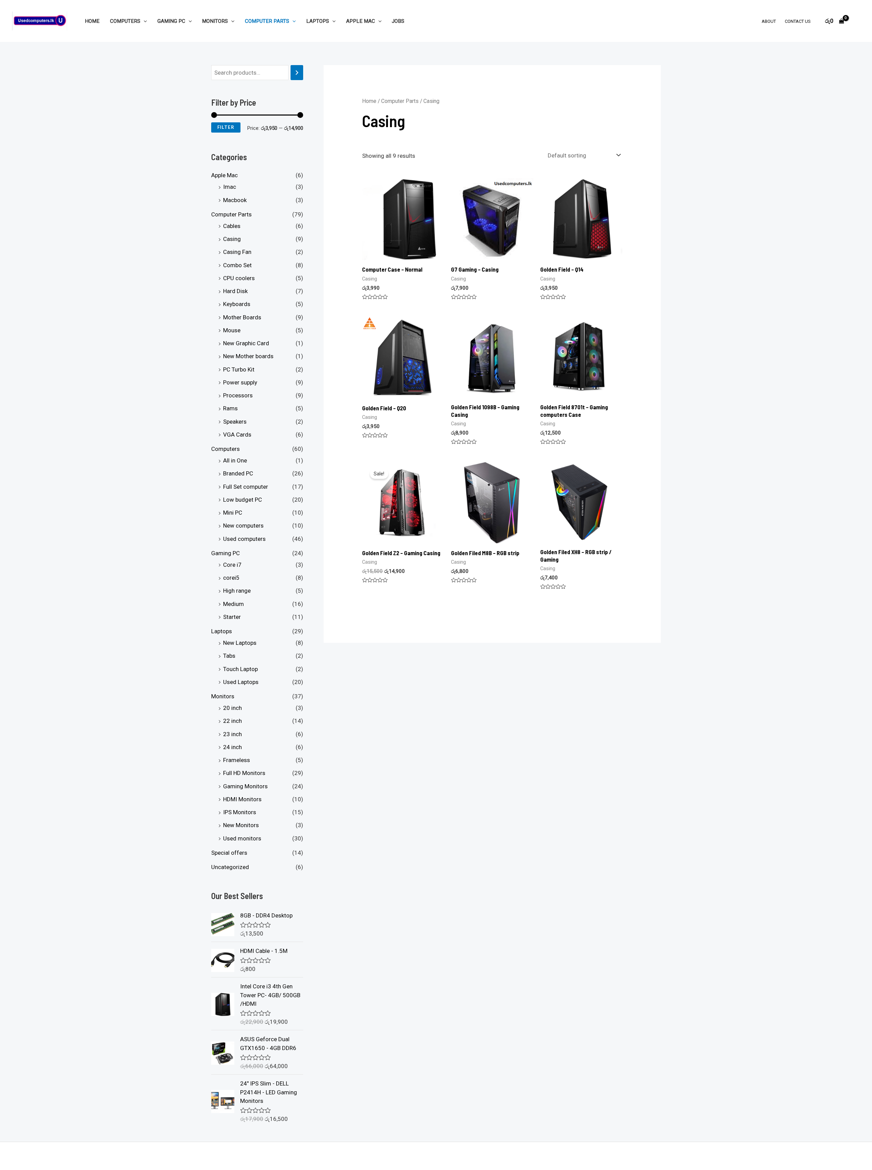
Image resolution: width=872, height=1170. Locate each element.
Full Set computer (245, 486)
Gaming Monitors (245, 786)
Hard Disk (235, 291)
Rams (230, 408)
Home (92, 21)
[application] (143, 21)
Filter (225, 127)
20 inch (232, 708)
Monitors (215, 21)
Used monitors (242, 838)
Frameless (236, 760)
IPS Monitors (239, 812)
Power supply (240, 382)
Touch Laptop (240, 669)
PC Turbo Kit (238, 369)
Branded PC (238, 473)
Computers (125, 21)
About (769, 21)
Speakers (235, 421)
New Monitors (241, 825)
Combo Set (237, 265)
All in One (235, 460)
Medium (233, 604)
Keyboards (236, 304)
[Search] (297, 72)
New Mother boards (248, 356)
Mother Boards (242, 317)
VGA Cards (237, 434)
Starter (232, 616)
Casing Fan (237, 252)
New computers (243, 525)
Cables (231, 226)
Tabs (229, 656)
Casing (232, 239)
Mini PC (232, 513)
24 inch (232, 747)
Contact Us (798, 21)
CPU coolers (239, 278)
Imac (229, 187)
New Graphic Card (246, 343)
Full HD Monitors (244, 773)
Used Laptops (241, 682)
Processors (238, 395)
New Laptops (239, 643)
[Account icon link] (857, 21)
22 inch (232, 721)
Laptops (317, 21)
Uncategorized (230, 867)
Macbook (235, 200)
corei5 (231, 578)
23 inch (232, 734)
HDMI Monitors (242, 799)
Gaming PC (171, 21)
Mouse (231, 330)
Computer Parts (267, 21)
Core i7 (232, 564)
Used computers (244, 538)
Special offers (229, 852)
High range (237, 591)
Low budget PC (242, 499)
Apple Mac (360, 21)
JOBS (398, 21)
